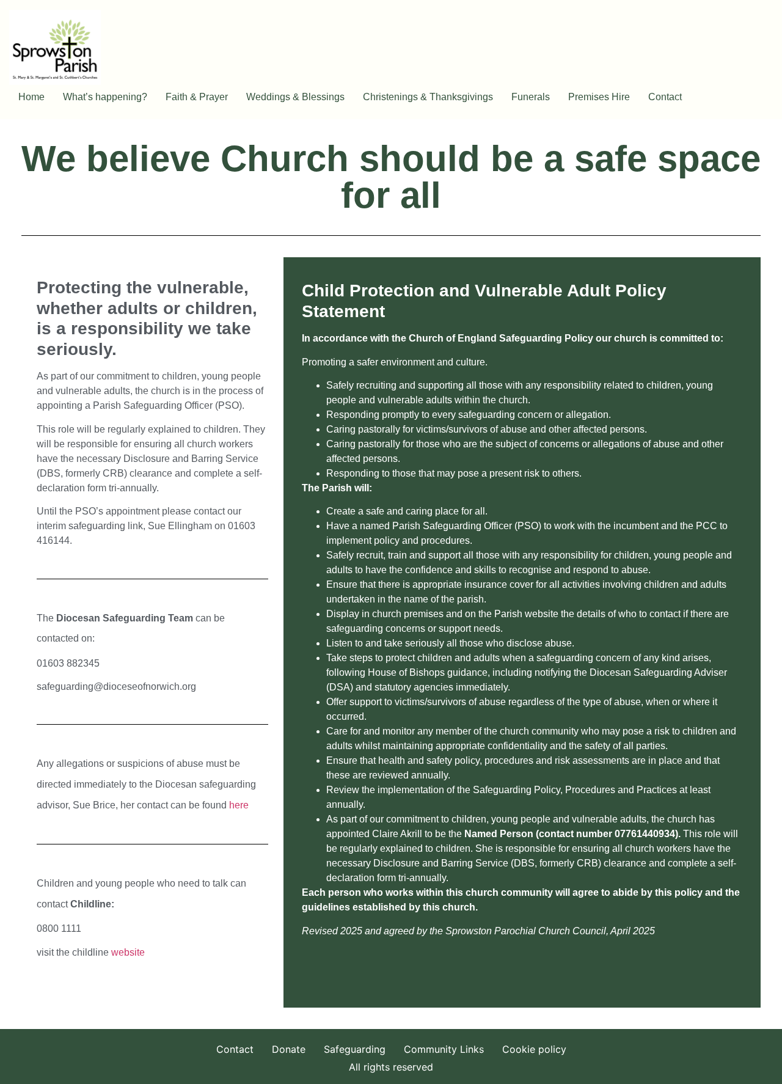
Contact (665, 97)
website (128, 952)
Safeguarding (355, 1049)
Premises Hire (599, 97)
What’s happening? (105, 97)
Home (31, 97)
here (239, 805)
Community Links (444, 1049)
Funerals (530, 97)
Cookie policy (534, 1049)
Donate (288, 1049)
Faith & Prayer (197, 97)
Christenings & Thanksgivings (428, 97)
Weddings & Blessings (295, 97)
